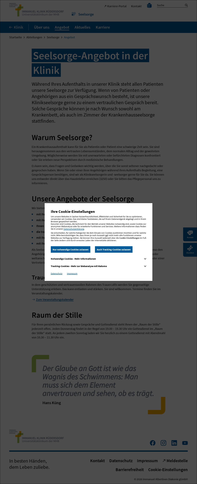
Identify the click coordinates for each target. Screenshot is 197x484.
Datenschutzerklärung (74, 228)
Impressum (72, 273)
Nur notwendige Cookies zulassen (70, 249)
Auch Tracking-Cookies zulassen (114, 249)
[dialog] (98, 242)
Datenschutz (56, 273)
